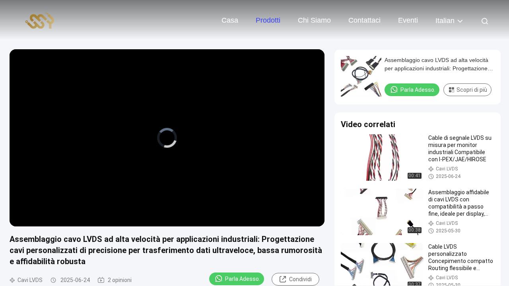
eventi (408, 20)
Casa (229, 20)
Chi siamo (314, 20)
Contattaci (364, 20)
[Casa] (40, 20)
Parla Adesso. (242, 279)
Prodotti (268, 20)
